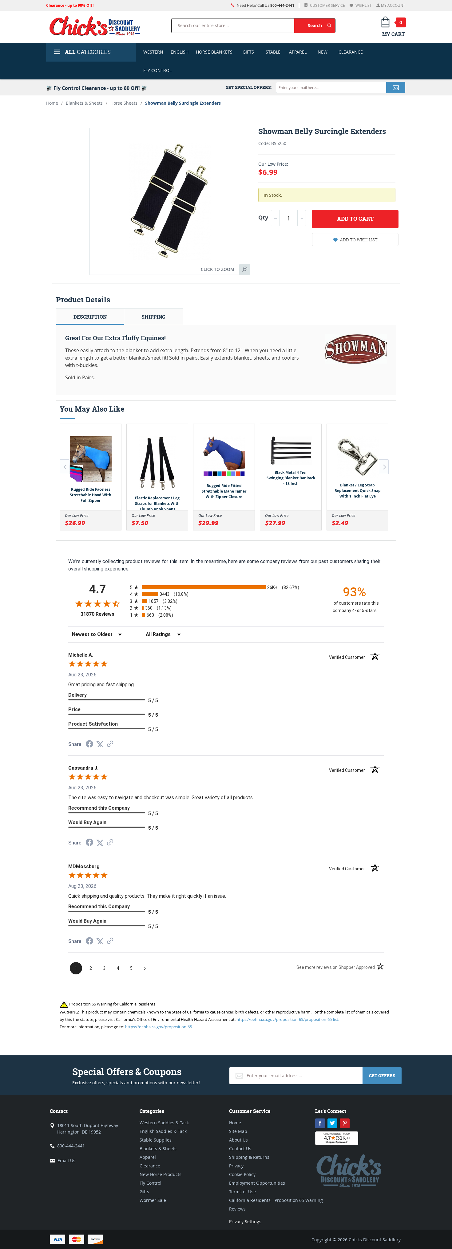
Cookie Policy (242, 1174)
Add (355, 219)
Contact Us (240, 1148)
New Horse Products (160, 1174)
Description (90, 316)
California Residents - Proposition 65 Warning (276, 1200)
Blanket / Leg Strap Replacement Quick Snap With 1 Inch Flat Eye (358, 490)
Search (321, 25)
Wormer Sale (153, 1200)
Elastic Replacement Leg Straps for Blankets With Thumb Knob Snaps (157, 503)
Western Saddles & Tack (164, 1123)
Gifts (248, 52)
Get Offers (382, 1075)
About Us (238, 1140)
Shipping (153, 316)
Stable (273, 52)
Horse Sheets (123, 103)
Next (384, 466)
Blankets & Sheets (84, 103)
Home (52, 103)
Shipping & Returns (249, 1157)
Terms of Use (242, 1192)
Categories (88, 52)
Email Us (66, 1160)
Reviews (237, 1209)
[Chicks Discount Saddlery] (97, 25)
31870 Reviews (104, 614)
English (179, 52)
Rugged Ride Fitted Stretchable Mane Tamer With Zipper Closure (224, 491)
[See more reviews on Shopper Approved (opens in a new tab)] (110, 744)
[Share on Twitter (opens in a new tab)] (100, 744)
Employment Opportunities (257, 1183)
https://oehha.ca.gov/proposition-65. (159, 1026)
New (322, 52)
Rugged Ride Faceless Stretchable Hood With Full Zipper (90, 495)
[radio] (226, 587)
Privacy (236, 1166)
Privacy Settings (245, 1221)
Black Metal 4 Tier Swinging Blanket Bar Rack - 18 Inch (291, 478)
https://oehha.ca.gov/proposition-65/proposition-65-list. (287, 1019)
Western (153, 52)
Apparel (298, 52)
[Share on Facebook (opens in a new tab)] (89, 744)
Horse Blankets (214, 52)
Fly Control (157, 70)
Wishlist (363, 5)
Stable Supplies (156, 1140)
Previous (64, 466)
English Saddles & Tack (163, 1131)
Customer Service (327, 5)
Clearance (351, 52)
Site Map (238, 1131)
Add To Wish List (359, 240)
